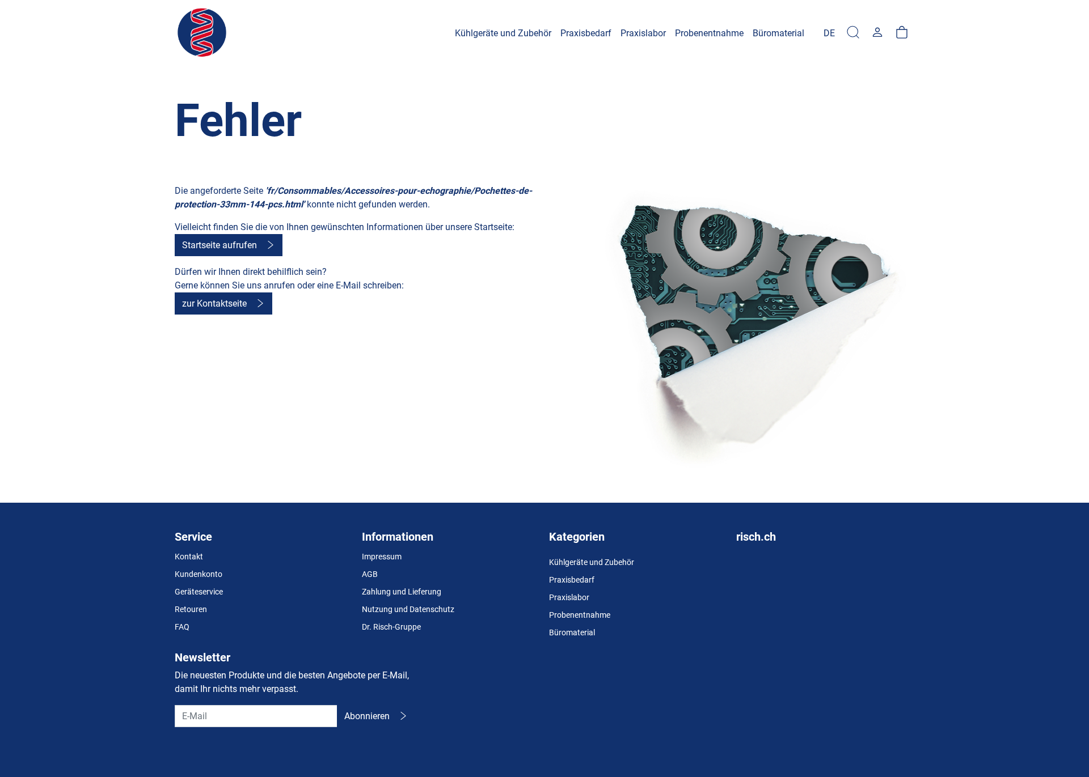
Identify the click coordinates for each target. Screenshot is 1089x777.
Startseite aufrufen (219, 245)
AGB (370, 574)
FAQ (182, 626)
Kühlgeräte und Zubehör (591, 562)
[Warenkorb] (901, 33)
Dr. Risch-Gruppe (391, 626)
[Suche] (853, 33)
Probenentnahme (579, 614)
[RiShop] (203, 33)
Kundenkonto (198, 574)
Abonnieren (367, 716)
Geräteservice (199, 591)
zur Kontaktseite (214, 303)
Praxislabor (569, 597)
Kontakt (189, 556)
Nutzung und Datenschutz (408, 609)
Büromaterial (572, 632)
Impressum (382, 556)
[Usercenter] (877, 33)
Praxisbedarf (571, 579)
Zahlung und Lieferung (401, 591)
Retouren (191, 609)
